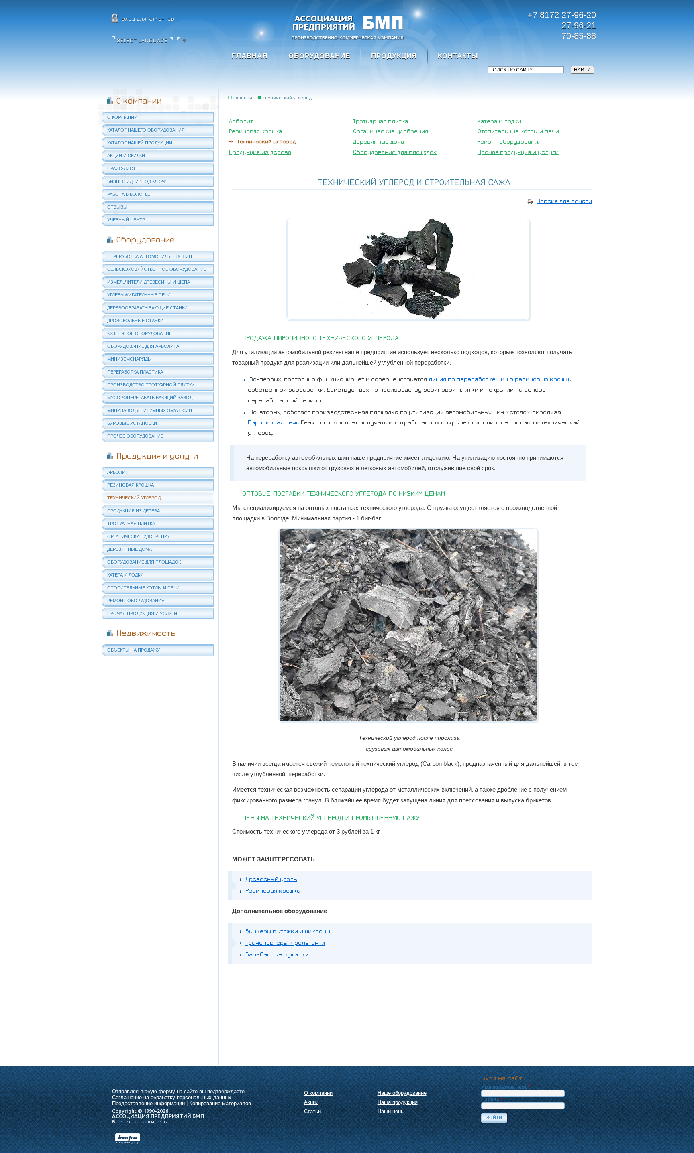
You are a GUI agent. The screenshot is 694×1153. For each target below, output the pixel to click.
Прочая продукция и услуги (142, 613)
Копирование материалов (220, 1103)
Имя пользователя (505, 1087)
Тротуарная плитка (131, 523)
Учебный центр (126, 219)
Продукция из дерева (133, 510)
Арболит (117, 472)
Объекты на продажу (133, 650)
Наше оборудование (402, 1093)
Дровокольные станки (135, 320)
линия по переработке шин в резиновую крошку (500, 379)
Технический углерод (134, 497)
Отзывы (117, 207)
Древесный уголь (271, 878)
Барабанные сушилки (277, 954)
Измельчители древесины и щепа (148, 282)
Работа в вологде (128, 194)
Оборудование (319, 56)
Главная (249, 56)
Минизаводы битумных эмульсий (149, 410)
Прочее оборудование (135, 436)
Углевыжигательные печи (139, 294)
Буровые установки (132, 423)
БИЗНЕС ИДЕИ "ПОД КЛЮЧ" (136, 181)
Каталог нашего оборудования (146, 130)
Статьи (312, 1111)
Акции (311, 1102)
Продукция (394, 56)
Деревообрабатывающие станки (147, 307)
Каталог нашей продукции (139, 142)
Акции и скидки (126, 155)
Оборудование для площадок (144, 562)
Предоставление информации (148, 1103)
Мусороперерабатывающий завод (149, 397)
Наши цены (391, 1111)
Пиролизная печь (273, 422)
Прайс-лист (121, 168)
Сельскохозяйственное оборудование (156, 269)
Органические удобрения (139, 536)
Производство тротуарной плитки (151, 384)
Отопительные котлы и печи (143, 587)
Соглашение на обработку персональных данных (171, 1097)
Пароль (491, 1099)
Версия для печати (564, 200)
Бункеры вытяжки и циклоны (287, 931)
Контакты (458, 56)
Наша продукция (398, 1102)
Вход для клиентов (148, 19)
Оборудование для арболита (143, 346)
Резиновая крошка (130, 485)
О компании (122, 117)
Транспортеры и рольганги (285, 942)
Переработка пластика (135, 371)
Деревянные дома (129, 549)
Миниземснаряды (129, 359)
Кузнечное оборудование (139, 333)
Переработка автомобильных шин (149, 256)
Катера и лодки (125, 574)
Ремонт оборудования (136, 600)
